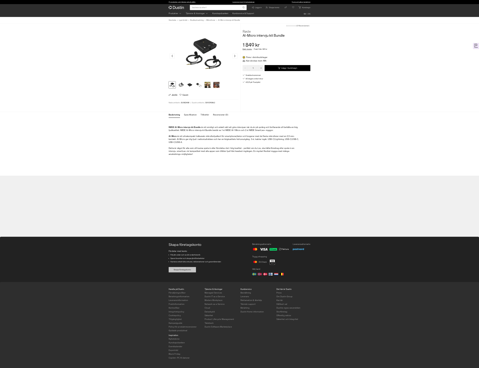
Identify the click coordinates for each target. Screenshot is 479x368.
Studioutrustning (197, 20)
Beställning (245, 293)
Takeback (209, 323)
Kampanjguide (175, 323)
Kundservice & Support (243, 13)
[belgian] (282, 274)
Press (279, 293)
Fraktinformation (176, 304)
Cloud (207, 308)
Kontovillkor (174, 308)
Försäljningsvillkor (177, 293)
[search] (243, 7)
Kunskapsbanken (220, 13)
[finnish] (271, 274)
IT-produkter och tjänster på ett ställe (182, 2)
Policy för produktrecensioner (183, 327)
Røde (247, 32)
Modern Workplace (213, 300)
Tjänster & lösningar (195, 13)
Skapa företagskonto (182, 270)
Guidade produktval (178, 330)
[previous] (172, 55)
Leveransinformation (178, 300)
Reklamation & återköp (251, 300)
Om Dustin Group (284, 296)
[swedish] (254, 274)
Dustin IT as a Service (215, 296)
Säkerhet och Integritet (287, 319)
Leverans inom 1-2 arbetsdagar (244, 2)
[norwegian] (260, 274)
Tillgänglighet (175, 319)
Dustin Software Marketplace (218, 327)
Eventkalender (175, 346)
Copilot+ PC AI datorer (179, 358)
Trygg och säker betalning (301, 2)
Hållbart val (281, 304)
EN (309, 14)
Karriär (279, 300)
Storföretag (281, 312)
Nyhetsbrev (174, 339)
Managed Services (213, 293)
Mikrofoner (210, 20)
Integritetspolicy (176, 312)
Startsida (172, 20)
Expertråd (173, 350)
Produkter (173, 13)
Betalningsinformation (179, 296)
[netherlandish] (276, 274)
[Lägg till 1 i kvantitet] (261, 68)
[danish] (265, 274)
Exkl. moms (247, 49)
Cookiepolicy (175, 315)
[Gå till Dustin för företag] (177, 7)
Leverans (244, 296)
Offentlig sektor (283, 315)
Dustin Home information (252, 312)
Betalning (244, 308)
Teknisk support (248, 304)
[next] (235, 55)
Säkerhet (209, 315)
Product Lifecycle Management (219, 319)
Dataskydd (210, 312)
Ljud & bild (183, 20)
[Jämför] (285, 7)
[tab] (175, 115)
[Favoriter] (293, 7)
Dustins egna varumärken (288, 308)
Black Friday (174, 354)
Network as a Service (215, 304)
